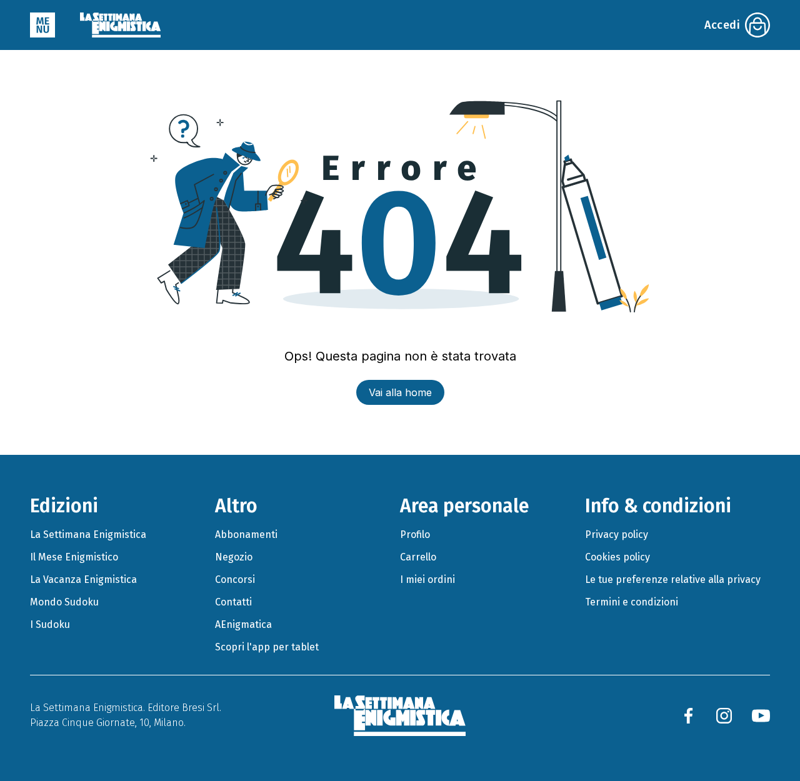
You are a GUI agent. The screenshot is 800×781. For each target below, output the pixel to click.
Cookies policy (617, 557)
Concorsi (235, 579)
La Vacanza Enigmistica (83, 579)
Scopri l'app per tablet (267, 647)
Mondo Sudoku (64, 602)
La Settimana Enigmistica (88, 534)
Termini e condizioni (631, 602)
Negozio (233, 557)
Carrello (418, 557)
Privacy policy (616, 534)
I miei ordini (427, 579)
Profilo (415, 534)
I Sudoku (50, 624)
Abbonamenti (246, 534)
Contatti (233, 602)
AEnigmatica (243, 624)
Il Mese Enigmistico (74, 557)
